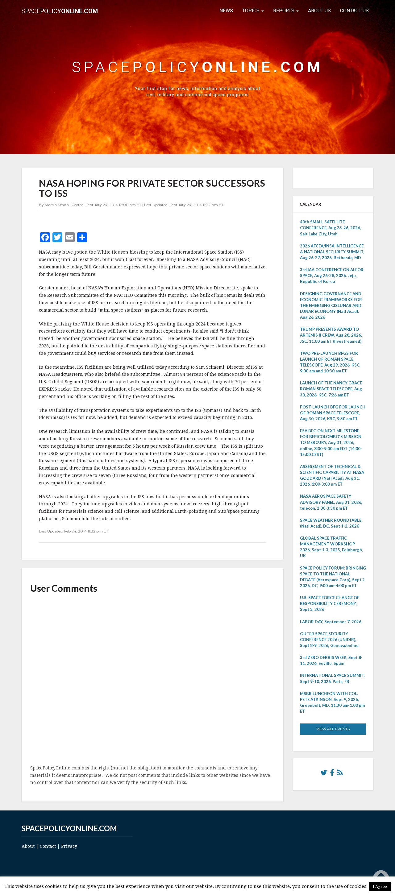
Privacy (69, 846)
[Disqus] (152, 680)
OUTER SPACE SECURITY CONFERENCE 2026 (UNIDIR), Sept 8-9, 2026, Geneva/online (329, 639)
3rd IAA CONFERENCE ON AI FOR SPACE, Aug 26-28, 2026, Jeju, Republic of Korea (332, 275)
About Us (319, 11)
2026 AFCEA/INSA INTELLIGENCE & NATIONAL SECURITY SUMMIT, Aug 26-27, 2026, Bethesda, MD (332, 251)
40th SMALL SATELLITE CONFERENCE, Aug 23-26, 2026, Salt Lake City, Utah (330, 227)
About (28, 846)
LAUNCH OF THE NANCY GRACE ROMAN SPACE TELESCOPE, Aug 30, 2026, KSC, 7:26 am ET (331, 388)
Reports (284, 11)
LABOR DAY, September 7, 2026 (330, 621)
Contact (48, 846)
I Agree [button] (380, 886)
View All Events (333, 729)
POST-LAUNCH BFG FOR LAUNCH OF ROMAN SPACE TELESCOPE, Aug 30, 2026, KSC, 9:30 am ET (332, 412)
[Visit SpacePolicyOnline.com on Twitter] (323, 774)
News (226, 11)
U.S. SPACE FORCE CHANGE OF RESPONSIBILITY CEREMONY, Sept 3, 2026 (329, 603)
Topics (251, 11)
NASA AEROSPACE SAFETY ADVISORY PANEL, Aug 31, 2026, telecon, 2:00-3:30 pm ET (331, 502)
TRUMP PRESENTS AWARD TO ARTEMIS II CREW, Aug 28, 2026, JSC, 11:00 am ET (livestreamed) (331, 335)
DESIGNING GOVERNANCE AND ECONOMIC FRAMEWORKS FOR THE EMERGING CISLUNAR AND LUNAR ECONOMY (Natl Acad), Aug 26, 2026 (331, 305)
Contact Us (354, 11)
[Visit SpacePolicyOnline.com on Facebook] (332, 774)
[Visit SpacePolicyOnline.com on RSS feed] (340, 774)
